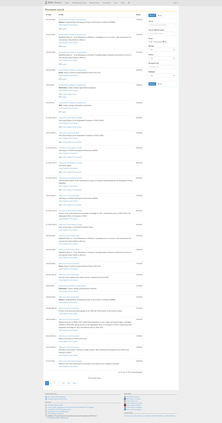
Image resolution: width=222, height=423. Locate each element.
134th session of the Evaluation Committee (70, 118)
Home (67, 3)
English (65, 25)
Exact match (158, 42)
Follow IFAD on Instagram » (134, 407)
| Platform (55, 2)
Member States (94, 3)
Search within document (156, 30)
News (115, 3)
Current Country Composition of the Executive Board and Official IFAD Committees (71, 407)
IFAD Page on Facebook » (133, 399)
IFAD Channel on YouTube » (134, 403)
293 (69, 383)
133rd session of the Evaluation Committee (70, 361)
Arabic (60, 25)
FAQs (123, 3)
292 (63, 383)
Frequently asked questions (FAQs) (57, 399)
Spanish (75, 25)
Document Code (153, 63)
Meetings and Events (79, 3)
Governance (106, 3)
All (151, 42)
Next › (75, 383)
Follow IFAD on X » (132, 401)
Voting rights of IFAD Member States (58, 411)
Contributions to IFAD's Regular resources (59, 409)
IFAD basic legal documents (55, 405)
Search (153, 15)
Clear (160, 15)
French (70, 25)
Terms (150, 38)
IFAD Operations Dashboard (55, 413)
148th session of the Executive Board (69, 133)
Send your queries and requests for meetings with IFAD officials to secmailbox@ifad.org (150, 416)
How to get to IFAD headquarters (57, 397)
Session (150, 54)
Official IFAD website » (133, 397)
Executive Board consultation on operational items (72, 19)
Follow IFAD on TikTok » (133, 405)
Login (175, 3)
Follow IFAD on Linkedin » (134, 409)
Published (151, 72)
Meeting (151, 46)
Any (165, 42)
